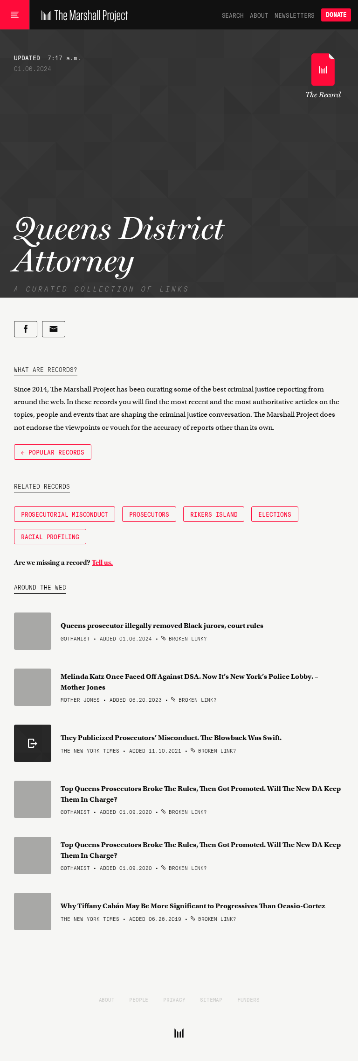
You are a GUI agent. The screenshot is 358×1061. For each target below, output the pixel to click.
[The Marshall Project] (82, 15)
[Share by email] (53, 329)
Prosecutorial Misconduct (64, 514)
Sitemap (211, 999)
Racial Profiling (50, 536)
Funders (248, 999)
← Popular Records (52, 452)
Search (233, 15)
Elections (274, 514)
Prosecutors (149, 514)
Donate (336, 14)
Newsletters (295, 15)
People (138, 999)
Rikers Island (213, 514)
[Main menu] (14, 15)
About (259, 15)
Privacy (174, 999)
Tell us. (102, 562)
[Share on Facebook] (25, 329)
